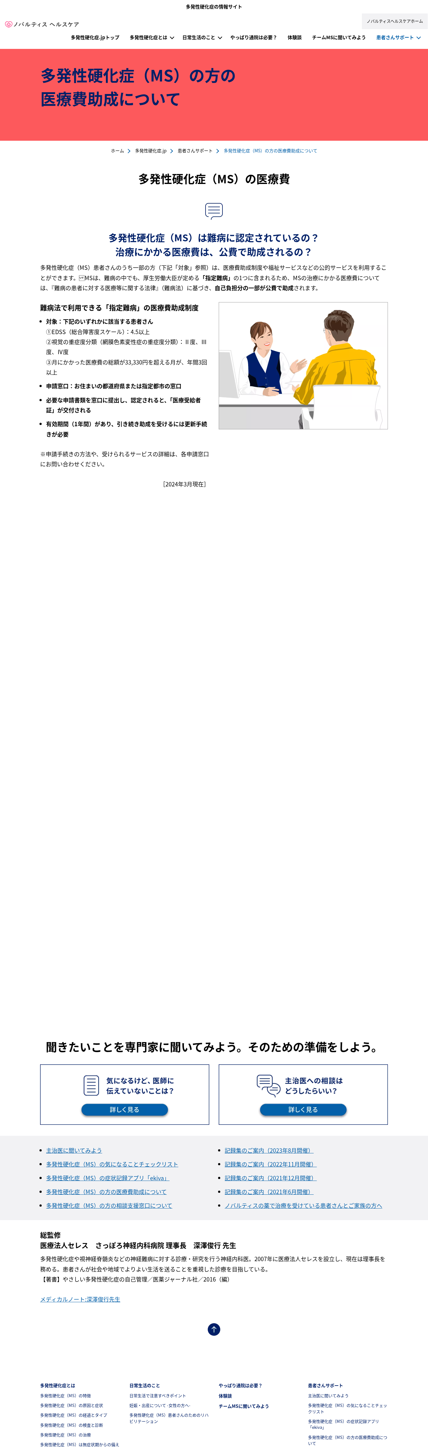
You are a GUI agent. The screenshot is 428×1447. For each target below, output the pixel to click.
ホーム (117, 150)
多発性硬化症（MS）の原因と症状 (71, 1405)
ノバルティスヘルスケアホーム (395, 21)
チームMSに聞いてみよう (339, 37)
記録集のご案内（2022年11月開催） (271, 1164)
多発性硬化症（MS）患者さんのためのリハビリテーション (169, 1418)
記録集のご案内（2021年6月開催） (269, 1191)
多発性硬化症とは (148, 37)
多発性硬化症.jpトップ (95, 37)
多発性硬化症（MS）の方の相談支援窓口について (109, 1205)
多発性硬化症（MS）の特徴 (65, 1395)
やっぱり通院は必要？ (253, 37)
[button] (172, 36)
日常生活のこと (198, 37)
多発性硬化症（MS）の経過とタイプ (73, 1415)
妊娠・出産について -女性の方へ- (160, 1405)
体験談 (295, 37)
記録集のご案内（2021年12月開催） (271, 1178)
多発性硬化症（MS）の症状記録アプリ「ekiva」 (108, 1178)
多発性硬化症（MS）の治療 (65, 1435)
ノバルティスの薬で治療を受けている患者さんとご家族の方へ (303, 1205)
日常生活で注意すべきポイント (157, 1395)
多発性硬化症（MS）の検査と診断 (71, 1425)
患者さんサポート (395, 37)
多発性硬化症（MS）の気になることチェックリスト (112, 1164)
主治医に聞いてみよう (74, 1150)
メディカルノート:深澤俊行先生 (80, 1299)
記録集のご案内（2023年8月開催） (269, 1150)
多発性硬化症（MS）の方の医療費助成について (106, 1191)
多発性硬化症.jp (151, 150)
